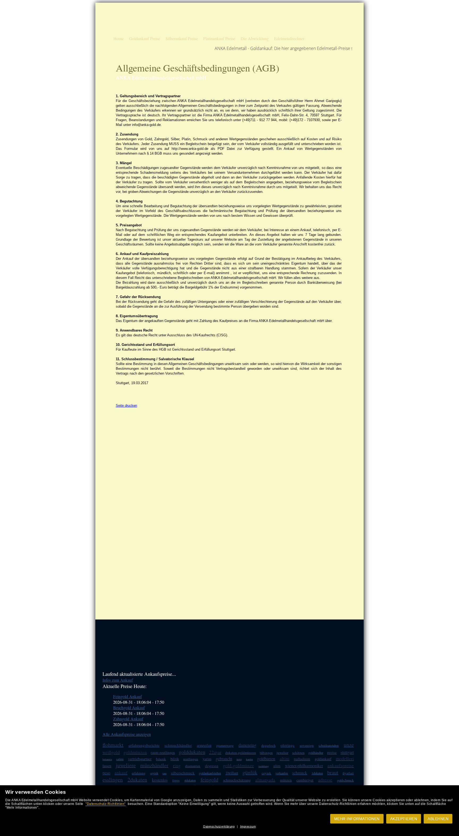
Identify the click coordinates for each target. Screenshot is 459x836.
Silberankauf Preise (181, 38)
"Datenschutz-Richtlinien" (106, 804)
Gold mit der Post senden (320, 27)
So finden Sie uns (315, 18)
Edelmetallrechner (289, 38)
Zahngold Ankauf (128, 719)
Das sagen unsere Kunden (265, 18)
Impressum (248, 826)
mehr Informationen (357, 819)
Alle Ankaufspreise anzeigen (127, 734)
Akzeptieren (403, 819)
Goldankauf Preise (144, 38)
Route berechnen (314, 9)
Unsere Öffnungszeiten (263, 27)
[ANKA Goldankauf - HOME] (127, 30)
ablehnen (438, 819)
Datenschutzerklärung (219, 826)
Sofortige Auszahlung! (263, 9)
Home (118, 38)
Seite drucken (126, 406)
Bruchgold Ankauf (129, 707)
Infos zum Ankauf (118, 680)
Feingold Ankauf (127, 696)
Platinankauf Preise (219, 38)
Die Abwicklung (255, 38)
